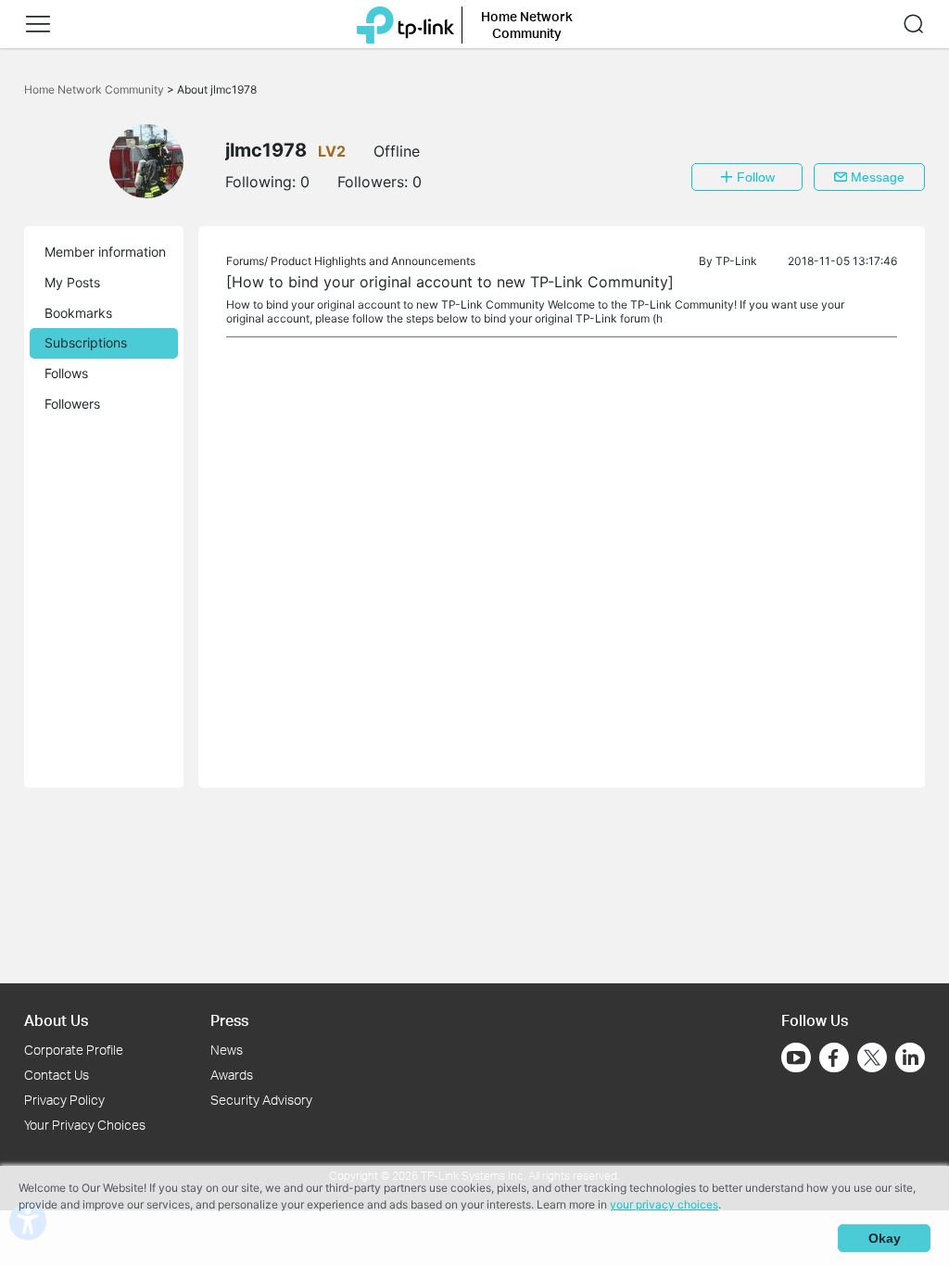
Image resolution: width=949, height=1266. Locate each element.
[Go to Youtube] (796, 1057)
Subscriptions (85, 342)
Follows (66, 373)
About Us (56, 1020)
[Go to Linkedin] (910, 1057)
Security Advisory (261, 1100)
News (226, 1049)
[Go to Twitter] (872, 1059)
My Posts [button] (72, 282)
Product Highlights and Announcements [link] (373, 261)
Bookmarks (78, 313)
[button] (38, 24)
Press (229, 1020)
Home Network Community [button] (527, 24)
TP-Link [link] (736, 261)
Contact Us (56, 1074)
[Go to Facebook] (834, 1057)
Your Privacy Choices (85, 1125)
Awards (231, 1074)
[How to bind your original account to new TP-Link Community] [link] (450, 281)
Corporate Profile (73, 1049)
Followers (72, 403)
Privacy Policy (64, 1100)
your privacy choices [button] (664, 1204)
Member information (105, 252)
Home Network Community (95, 89)
